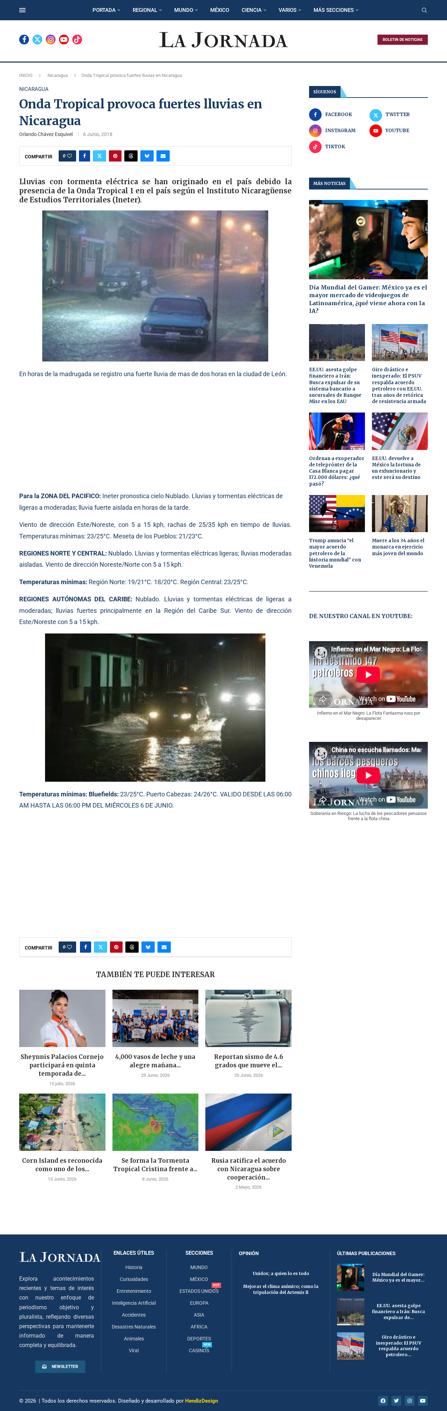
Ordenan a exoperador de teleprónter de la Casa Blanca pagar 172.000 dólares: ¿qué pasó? (336, 471)
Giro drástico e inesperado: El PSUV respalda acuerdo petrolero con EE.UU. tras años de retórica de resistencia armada (399, 385)
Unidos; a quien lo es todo (281, 1273)
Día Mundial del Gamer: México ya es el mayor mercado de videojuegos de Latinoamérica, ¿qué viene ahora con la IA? (368, 299)
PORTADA (104, 10)
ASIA (199, 1314)
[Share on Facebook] (84, 156)
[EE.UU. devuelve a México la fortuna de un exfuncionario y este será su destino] (400, 431)
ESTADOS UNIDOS (199, 1291)
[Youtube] (64, 39)
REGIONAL (145, 10)
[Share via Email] (163, 156)
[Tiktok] (77, 39)
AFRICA (199, 1326)
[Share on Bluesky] (147, 156)
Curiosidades (134, 1279)
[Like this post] (69, 156)
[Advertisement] (155, 435)
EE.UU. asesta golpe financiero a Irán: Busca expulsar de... (398, 1311)
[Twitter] (37, 39)
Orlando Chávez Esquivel (46, 134)
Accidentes (134, 1314)
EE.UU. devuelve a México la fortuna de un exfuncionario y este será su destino (396, 468)
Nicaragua (57, 75)
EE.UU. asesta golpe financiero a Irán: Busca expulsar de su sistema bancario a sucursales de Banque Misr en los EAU (335, 385)
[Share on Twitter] (99, 156)
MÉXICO (219, 10)
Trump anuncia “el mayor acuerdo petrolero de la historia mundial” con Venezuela (335, 553)
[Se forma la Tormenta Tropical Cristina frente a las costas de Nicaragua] (155, 1122)
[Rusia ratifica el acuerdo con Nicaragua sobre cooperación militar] (248, 1122)
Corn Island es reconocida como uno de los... (62, 1165)
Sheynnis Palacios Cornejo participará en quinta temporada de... (62, 1065)
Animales (134, 1338)
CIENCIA (252, 10)
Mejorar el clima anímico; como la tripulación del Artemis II (280, 1289)
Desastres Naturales (134, 1326)
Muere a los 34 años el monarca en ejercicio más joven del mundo (398, 547)
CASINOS (199, 1350)
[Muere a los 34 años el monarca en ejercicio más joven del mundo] (400, 513)
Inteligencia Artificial (134, 1303)
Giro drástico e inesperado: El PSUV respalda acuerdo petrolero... (398, 1345)
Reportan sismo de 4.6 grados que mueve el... (248, 1061)
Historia (133, 1267)
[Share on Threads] (131, 156)
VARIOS (287, 10)
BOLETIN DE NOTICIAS (403, 39)
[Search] (424, 10)
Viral (134, 1350)
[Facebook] (24, 39)
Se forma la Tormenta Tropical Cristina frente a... (155, 1165)
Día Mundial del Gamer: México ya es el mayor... (398, 1277)
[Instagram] (51, 39)
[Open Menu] (22, 10)
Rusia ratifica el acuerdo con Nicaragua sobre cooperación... (248, 1169)
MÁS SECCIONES (334, 10)
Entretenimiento (134, 1291)
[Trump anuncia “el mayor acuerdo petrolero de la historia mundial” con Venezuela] (337, 513)
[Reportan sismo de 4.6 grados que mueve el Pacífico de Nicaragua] (248, 1018)
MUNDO (183, 10)
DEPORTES (199, 1338)
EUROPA (199, 1303)
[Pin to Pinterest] (115, 156)
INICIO (25, 75)
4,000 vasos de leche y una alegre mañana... (155, 1061)
